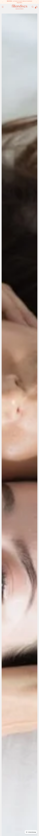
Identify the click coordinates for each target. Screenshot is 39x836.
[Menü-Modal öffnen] (2, 7)
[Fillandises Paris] (19, 7)
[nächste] (36, 2)
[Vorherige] (3, 2)
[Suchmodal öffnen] (32, 7)
